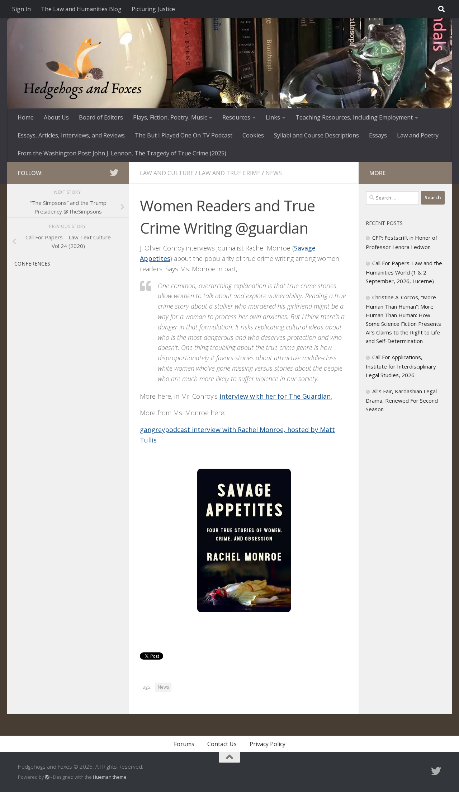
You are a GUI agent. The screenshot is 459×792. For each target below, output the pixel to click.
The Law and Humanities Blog (81, 9)
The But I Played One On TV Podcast (183, 135)
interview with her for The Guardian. (275, 396)
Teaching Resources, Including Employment (354, 117)
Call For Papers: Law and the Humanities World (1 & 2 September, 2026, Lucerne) (404, 272)
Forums (184, 744)
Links (273, 117)
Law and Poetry (418, 135)
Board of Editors (101, 117)
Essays (378, 135)
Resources (236, 117)
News (273, 173)
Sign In (21, 9)
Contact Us (222, 744)
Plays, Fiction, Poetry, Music (170, 117)
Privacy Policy (267, 744)
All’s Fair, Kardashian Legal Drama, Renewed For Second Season (402, 400)
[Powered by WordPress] (47, 777)
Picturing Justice (153, 9)
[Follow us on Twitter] (114, 172)
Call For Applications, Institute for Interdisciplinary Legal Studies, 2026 (401, 366)
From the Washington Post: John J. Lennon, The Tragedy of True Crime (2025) (122, 153)
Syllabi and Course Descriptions (316, 135)
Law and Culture (167, 173)
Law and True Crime (229, 173)
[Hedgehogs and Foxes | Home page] (82, 68)
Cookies (253, 135)
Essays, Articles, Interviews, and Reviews (71, 135)
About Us (56, 117)
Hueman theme (110, 777)
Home (26, 117)
